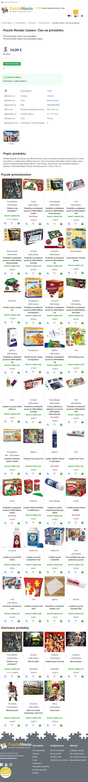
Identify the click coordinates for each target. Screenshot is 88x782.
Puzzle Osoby (44, 23)
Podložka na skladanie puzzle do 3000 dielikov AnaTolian (75, 310)
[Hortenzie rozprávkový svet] (5, 621)
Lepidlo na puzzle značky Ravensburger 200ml (55, 510)
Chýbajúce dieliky (76, 750)
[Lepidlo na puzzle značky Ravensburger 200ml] (48, 523)
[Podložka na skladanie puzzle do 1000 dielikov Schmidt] (27, 422)
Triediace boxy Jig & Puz (33, 459)
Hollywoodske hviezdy (55, 661)
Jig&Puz (12, 350)
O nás (35, 760)
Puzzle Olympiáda (57, 750)
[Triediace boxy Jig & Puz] (27, 473)
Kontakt (35, 773)
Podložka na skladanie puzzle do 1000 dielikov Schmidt (33, 409)
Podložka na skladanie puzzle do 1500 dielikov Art (54, 310)
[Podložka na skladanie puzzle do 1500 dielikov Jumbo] (5, 523)
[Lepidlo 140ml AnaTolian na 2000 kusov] (27, 522)
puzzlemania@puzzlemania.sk (11, 756)
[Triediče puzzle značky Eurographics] (27, 372)
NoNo (12, 400)
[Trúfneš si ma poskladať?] (5, 223)
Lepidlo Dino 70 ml (75, 459)
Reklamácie (37, 763)
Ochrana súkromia (39, 770)
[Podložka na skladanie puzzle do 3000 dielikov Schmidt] (27, 273)
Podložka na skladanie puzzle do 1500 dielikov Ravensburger (12, 260)
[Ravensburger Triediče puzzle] (69, 273)
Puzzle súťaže (55, 754)
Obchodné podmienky (41, 766)
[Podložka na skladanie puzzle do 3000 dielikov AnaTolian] (69, 323)
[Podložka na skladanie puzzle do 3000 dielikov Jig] (5, 372)
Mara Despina (75, 661)
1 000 (49, 91)
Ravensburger (54, 202)
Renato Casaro (53, 100)
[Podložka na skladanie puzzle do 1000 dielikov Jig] (48, 372)
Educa (54, 704)
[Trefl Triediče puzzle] (69, 372)
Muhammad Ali (12, 710)
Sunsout (33, 655)
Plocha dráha (33, 661)
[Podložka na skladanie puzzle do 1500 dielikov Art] (48, 323)
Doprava (36, 754)
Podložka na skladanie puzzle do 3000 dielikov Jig (12, 359)
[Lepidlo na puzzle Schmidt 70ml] (69, 621)
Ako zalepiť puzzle (77, 754)
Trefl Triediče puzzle (76, 357)
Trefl (76, 202)
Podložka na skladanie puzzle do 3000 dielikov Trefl (75, 210)
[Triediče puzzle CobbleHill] (48, 572)
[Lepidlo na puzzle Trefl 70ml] (27, 621)
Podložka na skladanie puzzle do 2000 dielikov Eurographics (33, 310)
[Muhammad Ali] (5, 725)
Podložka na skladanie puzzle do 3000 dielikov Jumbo (33, 210)
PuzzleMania (12, 202)
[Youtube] (6, 765)
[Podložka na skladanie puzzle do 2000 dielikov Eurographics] (27, 323)
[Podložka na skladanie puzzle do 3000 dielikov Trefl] (69, 224)
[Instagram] (10, 765)
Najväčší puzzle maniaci (59, 760)
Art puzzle (54, 251)
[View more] (33, 190)
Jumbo (33, 202)
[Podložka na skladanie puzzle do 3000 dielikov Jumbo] (27, 224)
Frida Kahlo (54, 710)
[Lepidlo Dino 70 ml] (69, 473)
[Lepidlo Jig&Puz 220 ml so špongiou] (48, 473)
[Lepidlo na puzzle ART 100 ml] (5, 572)
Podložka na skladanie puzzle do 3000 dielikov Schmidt (33, 260)
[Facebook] (1, 765)
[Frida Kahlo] (48, 725)
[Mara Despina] (69, 676)
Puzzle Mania (7, 23)
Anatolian (76, 301)
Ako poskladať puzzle (78, 760)
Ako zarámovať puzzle (78, 757)
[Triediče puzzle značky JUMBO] (69, 522)
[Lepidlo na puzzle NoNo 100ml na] (5, 421)
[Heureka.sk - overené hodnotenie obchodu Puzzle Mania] (5, 777)
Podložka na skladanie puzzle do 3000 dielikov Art (54, 260)
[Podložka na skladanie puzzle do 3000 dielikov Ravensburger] (48, 224)
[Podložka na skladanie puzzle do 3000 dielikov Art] (48, 273)
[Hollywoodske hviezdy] (48, 676)
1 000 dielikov (20, 23)
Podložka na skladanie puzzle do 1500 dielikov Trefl (75, 409)
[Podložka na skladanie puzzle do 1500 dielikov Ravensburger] (5, 273)
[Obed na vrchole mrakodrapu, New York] (27, 725)
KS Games (12, 704)
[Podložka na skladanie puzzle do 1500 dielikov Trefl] (69, 422)
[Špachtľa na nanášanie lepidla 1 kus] (48, 621)
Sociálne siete (55, 757)
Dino (76, 452)
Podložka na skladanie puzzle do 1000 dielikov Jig (54, 359)
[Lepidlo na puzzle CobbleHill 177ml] (27, 572)
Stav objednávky (39, 750)
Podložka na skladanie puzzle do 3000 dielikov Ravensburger (54, 210)
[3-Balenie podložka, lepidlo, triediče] (5, 473)
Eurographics (33, 301)
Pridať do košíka (12, 64)
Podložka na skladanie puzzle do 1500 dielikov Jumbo (12, 510)
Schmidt (32, 23)
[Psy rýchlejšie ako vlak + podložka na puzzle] (69, 572)
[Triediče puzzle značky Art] (5, 322)
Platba (35, 757)
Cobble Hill (33, 550)
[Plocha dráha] (27, 676)
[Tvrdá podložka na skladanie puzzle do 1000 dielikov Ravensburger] (48, 425)
